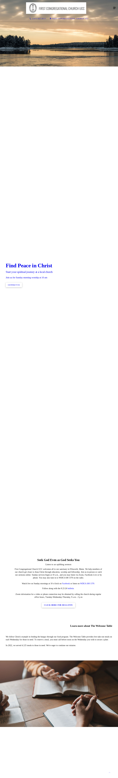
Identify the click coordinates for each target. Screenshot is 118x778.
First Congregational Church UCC (70, 18)
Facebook (66, 583)
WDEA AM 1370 (87, 583)
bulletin (70, 588)
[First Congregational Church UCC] (56, 8)
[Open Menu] (114, 8)
